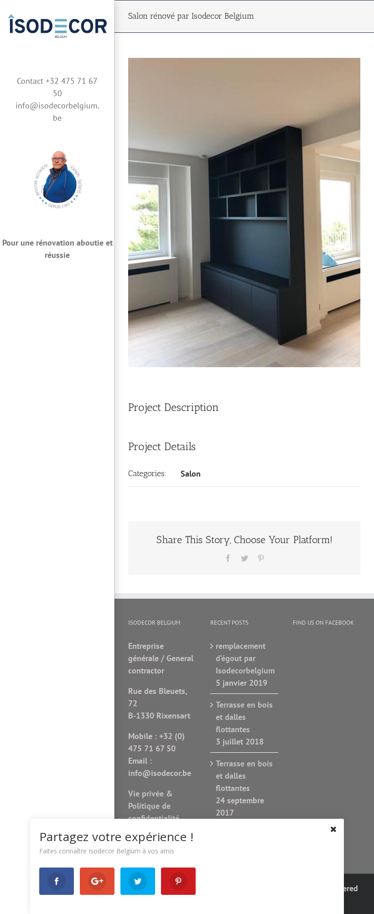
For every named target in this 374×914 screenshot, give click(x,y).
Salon (191, 473)
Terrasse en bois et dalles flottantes (244, 716)
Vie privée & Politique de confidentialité (153, 805)
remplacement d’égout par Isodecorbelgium (244, 658)
